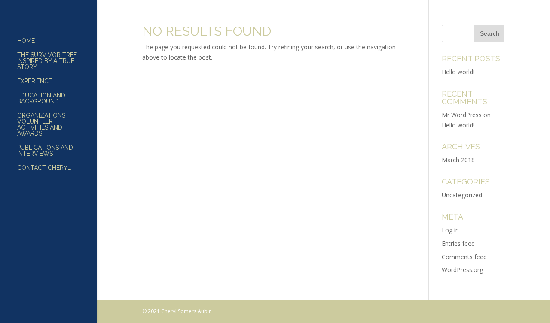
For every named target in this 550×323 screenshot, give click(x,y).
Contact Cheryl (44, 168)
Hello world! (458, 72)
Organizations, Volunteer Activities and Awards (42, 124)
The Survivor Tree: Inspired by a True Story (47, 61)
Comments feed (464, 257)
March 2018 (458, 160)
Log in (450, 230)
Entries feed (458, 243)
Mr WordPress (462, 115)
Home (26, 41)
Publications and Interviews (45, 151)
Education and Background (41, 98)
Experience (34, 81)
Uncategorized (462, 195)
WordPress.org (462, 270)
